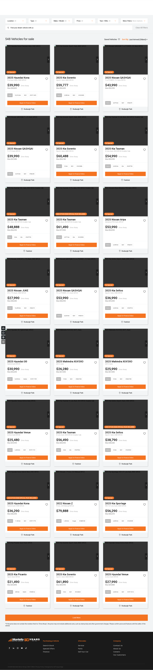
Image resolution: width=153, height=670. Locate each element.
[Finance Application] (3, 337)
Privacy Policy (40, 667)
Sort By (125, 39)
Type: (32, 21)
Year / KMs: (104, 21)
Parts (80, 648)
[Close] (3, 342)
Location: (10, 21)
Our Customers (119, 655)
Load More (76, 618)
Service (81, 645)
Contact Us (118, 645)
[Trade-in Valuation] (3, 328)
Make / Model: (59, 21)
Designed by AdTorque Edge (54, 667)
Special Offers (49, 648)
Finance (46, 652)
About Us (117, 648)
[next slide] (48, 60)
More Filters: (127, 21)
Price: (79, 21)
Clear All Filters (142, 28)
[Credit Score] (3, 333)
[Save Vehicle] (46, 79)
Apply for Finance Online (28, 103)
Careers (116, 652)
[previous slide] (6, 60)
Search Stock (48, 645)
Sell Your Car (83, 652)
